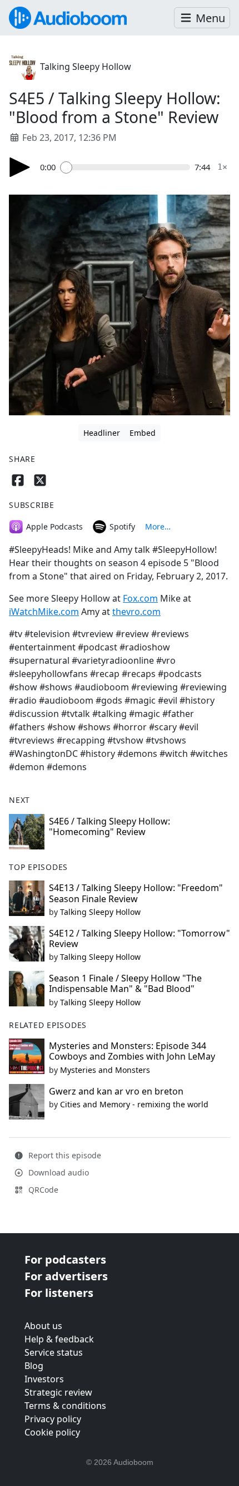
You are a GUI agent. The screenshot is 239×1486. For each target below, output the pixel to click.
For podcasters (65, 1259)
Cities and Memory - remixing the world (134, 1104)
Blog (33, 1366)
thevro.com (136, 611)
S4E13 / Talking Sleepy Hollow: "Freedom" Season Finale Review (136, 893)
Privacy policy (52, 1419)
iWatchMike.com (44, 611)
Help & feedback (59, 1339)
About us (43, 1326)
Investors (44, 1379)
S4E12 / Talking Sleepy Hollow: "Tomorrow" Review (139, 938)
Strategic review (58, 1392)
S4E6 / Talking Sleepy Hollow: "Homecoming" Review (109, 826)
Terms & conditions (65, 1406)
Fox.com (140, 598)
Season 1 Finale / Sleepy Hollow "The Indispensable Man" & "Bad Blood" (125, 983)
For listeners (58, 1292)
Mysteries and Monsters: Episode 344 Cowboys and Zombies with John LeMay (132, 1051)
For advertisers (66, 1276)
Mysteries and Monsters (105, 1070)
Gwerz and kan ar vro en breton (116, 1091)
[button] (202, 18)
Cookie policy (52, 1432)
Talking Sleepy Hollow (85, 66)
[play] (20, 167)
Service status (53, 1352)
